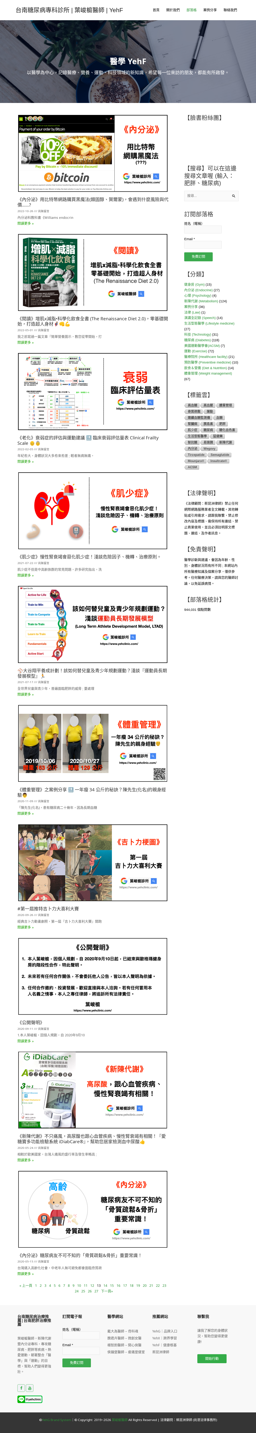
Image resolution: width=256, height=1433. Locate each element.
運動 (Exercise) (195, 351)
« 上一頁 (25, 1285)
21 (151, 1285)
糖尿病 (208, 430)
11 (86, 1285)
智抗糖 (192, 442)
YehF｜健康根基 (164, 1345)
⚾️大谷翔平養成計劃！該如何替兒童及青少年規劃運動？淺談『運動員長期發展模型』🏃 (92, 673)
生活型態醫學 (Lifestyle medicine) (209, 323)
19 (138, 1285)
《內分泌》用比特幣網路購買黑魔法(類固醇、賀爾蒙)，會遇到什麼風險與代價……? (92, 202)
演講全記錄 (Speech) (200, 318)
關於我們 (173, 10)
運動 (210, 411)
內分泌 (192, 448)
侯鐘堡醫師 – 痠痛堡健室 (126, 1352)
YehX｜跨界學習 (164, 1338)
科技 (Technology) (197, 334)
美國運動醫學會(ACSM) (202, 346)
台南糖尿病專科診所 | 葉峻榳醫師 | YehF (69, 10)
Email (189, 239)
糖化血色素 (227, 430)
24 (77, 1291)
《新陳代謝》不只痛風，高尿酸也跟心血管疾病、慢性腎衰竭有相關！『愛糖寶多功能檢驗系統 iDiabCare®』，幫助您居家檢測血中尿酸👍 (91, 1139)
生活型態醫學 (197, 436)
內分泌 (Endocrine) (198, 290)
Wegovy (209, 448)
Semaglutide (220, 455)
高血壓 (208, 405)
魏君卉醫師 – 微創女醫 (124, 1338)
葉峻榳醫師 (120, 1420)
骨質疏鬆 (194, 411)
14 (105, 1285)
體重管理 (225, 405)
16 (118, 1285)
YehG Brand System (56, 1420)
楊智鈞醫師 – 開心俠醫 (124, 1345)
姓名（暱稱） (194, 224)
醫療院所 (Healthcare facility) (206, 357)
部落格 (191, 10)
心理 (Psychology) (197, 295)
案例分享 (210, 10)
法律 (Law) (192, 312)
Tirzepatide (196, 455)
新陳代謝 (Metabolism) (201, 301)
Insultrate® (218, 461)
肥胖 (222, 424)
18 (131, 1285)
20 (145, 1285)
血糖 (219, 418)
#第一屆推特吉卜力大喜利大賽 (48, 908)
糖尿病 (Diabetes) (197, 340)
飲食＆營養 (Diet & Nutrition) (205, 368)
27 (96, 1291)
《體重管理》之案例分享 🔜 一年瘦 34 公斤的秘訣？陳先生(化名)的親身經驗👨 (91, 792)
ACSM (192, 467)
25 (83, 1291)
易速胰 (208, 442)
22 (158, 1285)
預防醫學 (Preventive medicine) (207, 362)
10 (79, 1285)
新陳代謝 (225, 442)
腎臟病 (192, 424)
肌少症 (192, 430)
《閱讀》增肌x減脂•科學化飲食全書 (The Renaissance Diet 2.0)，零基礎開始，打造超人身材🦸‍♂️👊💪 (92, 321)
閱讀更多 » (25, 223)
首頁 (156, 10)
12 (92, 1285)
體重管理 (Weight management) (208, 373)
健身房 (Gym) (194, 284)
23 (164, 1285)
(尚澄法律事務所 (204, 1420)
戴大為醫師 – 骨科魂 (122, 1331)
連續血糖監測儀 (199, 418)
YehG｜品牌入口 (164, 1331)
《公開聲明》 (30, 1022)
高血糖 (192, 405)
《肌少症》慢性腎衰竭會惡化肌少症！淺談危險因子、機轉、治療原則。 (89, 557)
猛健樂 (218, 436)
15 (112, 1285)
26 (90, 1291)
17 (125, 1285)
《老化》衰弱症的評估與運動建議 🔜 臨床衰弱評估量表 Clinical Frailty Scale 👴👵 (88, 440)
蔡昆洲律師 (160, 1352)
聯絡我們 (230, 10)
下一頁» (107, 1291)
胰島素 (208, 424)
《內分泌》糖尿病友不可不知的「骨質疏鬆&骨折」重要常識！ (79, 1255)
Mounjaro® (196, 461)
